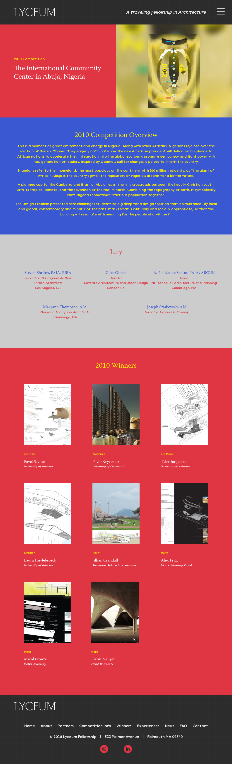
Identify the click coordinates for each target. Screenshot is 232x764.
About (46, 726)
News (169, 726)
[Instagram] (104, 748)
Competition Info (95, 726)
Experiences (148, 726)
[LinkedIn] (128, 748)
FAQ (183, 726)
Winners (123, 726)
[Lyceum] (35, 12)
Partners (66, 726)
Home (29, 726)
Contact (200, 726)
